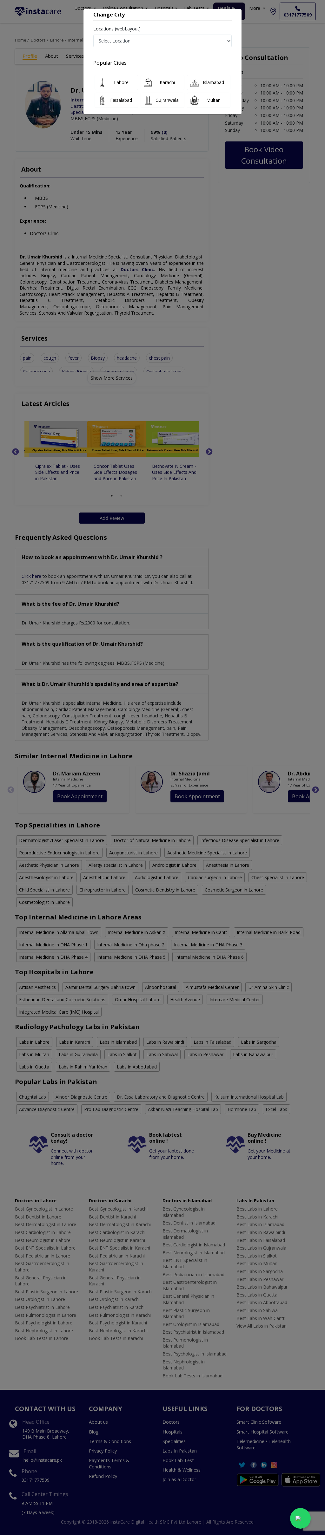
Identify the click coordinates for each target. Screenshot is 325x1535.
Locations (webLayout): (117, 29)
